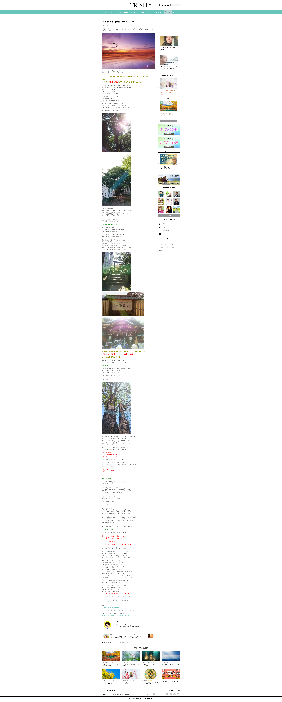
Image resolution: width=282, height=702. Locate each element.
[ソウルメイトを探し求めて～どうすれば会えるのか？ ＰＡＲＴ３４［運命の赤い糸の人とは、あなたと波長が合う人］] (150, 635)
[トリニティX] (162, 5)
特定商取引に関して (117, 694)
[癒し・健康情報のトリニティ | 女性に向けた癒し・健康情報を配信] (141, 5)
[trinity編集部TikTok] (167, 694)
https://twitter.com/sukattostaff (110, 607)
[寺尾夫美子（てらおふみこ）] (161, 209)
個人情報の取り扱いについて (128, 694)
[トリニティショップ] (168, 12)
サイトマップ (138, 694)
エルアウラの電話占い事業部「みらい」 (169, 247)
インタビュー (151, 662)
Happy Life (131, 662)
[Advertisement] (169, 25)
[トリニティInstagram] (165, 5)
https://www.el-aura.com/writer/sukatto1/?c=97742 (116, 615)
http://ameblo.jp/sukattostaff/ (110, 602)
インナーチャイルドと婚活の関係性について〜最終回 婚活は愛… (118, 636)
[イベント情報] (169, 129)
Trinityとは (104, 694)
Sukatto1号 (119, 621)
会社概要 (109, 694)
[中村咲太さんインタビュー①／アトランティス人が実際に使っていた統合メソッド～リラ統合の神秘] (151, 656)
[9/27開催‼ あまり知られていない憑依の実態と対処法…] (168, 159)
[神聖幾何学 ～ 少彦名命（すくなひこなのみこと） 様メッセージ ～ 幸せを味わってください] (151, 674)
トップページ (106, 642)
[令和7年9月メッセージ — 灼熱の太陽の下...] (168, 106)
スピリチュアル (108, 17)
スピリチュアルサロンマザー (167, 244)
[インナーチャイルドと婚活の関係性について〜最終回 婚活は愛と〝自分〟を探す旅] (106, 635)
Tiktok (164, 224)
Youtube (165, 234)
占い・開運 (112, 662)
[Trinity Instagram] (174, 694)
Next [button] (179, 87)
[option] (169, 87)
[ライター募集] (169, 142)
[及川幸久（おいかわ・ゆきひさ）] (176, 201)
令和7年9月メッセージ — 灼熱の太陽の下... (167, 114)
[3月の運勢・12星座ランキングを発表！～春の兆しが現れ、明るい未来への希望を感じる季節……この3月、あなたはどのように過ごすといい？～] (131, 674)
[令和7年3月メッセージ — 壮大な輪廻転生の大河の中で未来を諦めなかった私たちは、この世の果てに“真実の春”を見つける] (111, 674)
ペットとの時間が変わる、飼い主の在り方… (168, 91)
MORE (169, 121)
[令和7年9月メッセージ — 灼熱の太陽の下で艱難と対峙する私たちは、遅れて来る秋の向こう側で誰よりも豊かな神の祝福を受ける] (111, 656)
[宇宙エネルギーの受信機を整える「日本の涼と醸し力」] (131, 656)
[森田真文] (169, 201)
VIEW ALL (169, 215)
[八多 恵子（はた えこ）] (176, 209)
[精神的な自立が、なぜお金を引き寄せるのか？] (171, 656)
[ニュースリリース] (169, 179)
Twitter (165, 227)
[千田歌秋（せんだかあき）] (169, 209)
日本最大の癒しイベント (166, 242)
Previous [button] (158, 87)
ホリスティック (164, 250)
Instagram (166, 230)
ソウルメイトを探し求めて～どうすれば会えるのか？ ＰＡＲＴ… (138, 636)
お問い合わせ (145, 694)
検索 (179, 5)
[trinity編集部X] (171, 694)
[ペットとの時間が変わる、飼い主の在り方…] (168, 83)
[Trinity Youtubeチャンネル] (178, 694)
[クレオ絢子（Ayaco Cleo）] (161, 201)
